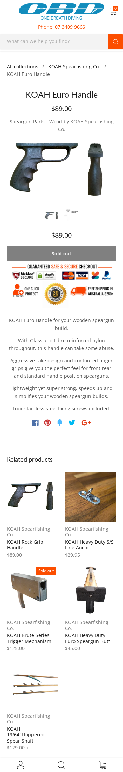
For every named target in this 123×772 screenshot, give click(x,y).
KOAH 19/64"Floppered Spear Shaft (26, 735)
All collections (22, 66)
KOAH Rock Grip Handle (25, 544)
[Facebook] (35, 422)
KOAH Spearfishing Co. (74, 66)
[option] (61, 172)
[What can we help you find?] (61, 41)
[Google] (86, 422)
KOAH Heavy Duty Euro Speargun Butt (87, 638)
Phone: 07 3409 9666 (61, 27)
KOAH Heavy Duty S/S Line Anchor (89, 544)
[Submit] (115, 41)
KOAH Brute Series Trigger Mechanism (29, 638)
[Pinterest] (47, 422)
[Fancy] (60, 422)
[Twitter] (72, 422)
